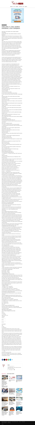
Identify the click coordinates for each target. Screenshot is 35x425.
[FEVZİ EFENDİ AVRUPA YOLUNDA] (5, 390)
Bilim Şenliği (23, 421)
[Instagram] (10, 369)
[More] (12, 360)
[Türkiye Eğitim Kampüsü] (17, 3)
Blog (23, 6)
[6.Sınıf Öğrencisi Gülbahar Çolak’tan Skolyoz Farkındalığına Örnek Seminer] (12, 399)
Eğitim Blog (9, 422)
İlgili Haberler (4, 373)
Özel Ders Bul (9, 421)
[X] (4, 360)
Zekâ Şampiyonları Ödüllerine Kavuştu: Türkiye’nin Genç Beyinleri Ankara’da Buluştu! (11, 413)
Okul (14, 6)
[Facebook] (2, 360)
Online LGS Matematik (4, 421)
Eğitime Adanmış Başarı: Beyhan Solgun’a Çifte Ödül (19, 381)
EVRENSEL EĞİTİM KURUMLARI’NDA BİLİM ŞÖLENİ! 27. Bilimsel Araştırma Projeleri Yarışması (5, 413)
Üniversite (17, 6)
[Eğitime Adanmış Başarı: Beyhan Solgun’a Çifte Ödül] (19, 377)
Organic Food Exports (4, 422)
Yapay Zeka (20, 6)
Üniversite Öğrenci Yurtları (15, 421)
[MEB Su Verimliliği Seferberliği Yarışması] (12, 390)
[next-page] (3, 416)
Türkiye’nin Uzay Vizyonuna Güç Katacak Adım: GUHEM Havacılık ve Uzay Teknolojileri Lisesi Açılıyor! (5, 404)
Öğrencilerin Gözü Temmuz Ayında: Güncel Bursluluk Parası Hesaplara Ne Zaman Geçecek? (19, 404)
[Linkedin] (11, 369)
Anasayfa (11, 6)
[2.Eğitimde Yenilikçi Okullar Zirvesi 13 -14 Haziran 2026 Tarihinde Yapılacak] (19, 409)
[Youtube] (14, 369)
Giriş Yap (26, 6)
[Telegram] (10, 360)
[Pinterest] (6, 360)
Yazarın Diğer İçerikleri (10, 373)
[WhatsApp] (8, 360)
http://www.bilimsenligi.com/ (11, 366)
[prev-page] (2, 416)
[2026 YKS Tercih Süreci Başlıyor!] (12, 377)
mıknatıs (20, 421)
